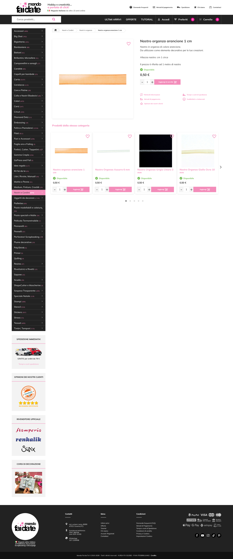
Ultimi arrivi (105, 523)
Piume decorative (24, 242)
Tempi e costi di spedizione (197, 95)
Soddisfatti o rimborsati (196, 99)
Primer (18, 253)
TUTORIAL (147, 19)
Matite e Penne (23, 181)
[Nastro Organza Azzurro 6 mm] (113, 150)
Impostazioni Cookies (144, 536)
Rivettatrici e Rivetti (25, 269)
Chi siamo (201, 7)
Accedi (165, 19)
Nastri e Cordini (67, 30)
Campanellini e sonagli (27, 63)
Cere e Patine (22, 90)
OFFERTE (131, 19)
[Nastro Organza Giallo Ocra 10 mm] (198, 150)
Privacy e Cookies (142, 534)
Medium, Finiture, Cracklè (28, 187)
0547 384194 (74, 532)
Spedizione (185, 7)
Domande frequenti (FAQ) (146, 523)
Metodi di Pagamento (144, 526)
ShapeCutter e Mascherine (28, 285)
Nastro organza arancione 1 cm (69, 171)
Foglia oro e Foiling (24, 144)
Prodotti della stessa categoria (70, 125)
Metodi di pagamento (164, 7)
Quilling (19, 258)
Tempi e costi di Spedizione (146, 528)
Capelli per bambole (26, 74)
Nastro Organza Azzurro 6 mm (112, 169)
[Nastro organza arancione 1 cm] (71, 150)
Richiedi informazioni (152, 95)
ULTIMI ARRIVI (113, 19)
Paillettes (20, 203)
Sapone (19, 274)
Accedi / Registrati (107, 534)
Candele (20, 68)
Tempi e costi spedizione (29, 364)
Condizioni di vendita (144, 531)
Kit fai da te (21, 171)
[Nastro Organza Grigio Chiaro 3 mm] (155, 150)
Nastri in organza (85, 30)
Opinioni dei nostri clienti (153, 104)
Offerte (103, 526)
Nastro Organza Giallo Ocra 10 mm (197, 171)
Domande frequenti (140, 7)
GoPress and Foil (23, 160)
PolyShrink (20, 247)
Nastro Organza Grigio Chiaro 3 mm (155, 171)
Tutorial (103, 528)
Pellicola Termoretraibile (27, 220)
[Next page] (220, 167)
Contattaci (217, 7)
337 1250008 (74, 540)
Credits (153, 555)
